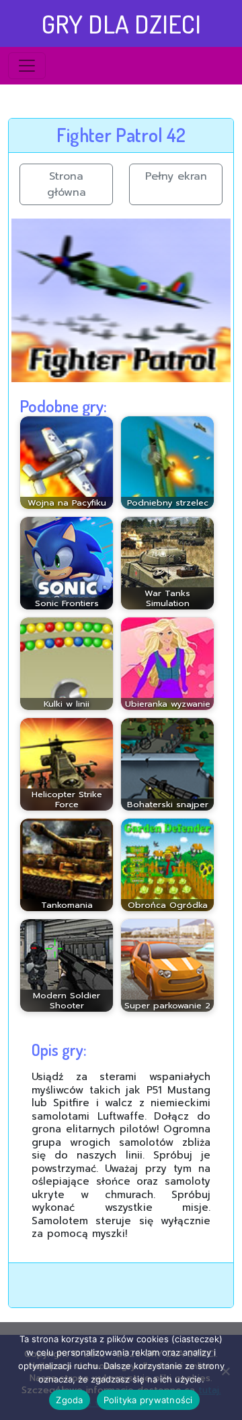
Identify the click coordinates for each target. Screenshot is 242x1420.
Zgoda (69, 1400)
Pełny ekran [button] (176, 176)
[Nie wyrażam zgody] (225, 1371)
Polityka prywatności (148, 1400)
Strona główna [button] (66, 184)
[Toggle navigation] (27, 65)
